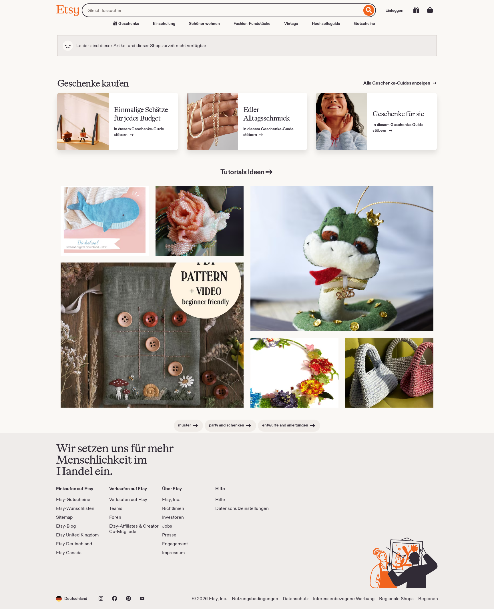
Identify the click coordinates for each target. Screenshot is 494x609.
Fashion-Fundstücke (252, 23)
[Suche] (369, 10)
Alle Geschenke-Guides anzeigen (397, 83)
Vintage (291, 23)
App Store (75, 572)
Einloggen (394, 10)
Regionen (428, 598)
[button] (71, 598)
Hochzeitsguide (326, 23)
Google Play (118, 572)
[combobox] (222, 10)
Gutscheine (364, 23)
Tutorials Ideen (242, 172)
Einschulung (164, 23)
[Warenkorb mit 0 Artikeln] (430, 10)
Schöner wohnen (204, 23)
